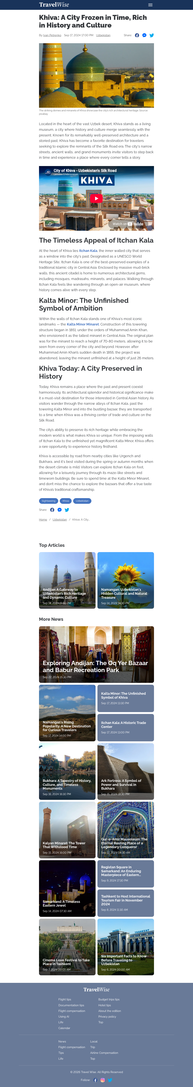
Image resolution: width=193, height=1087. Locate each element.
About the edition (109, 1011)
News (62, 1041)
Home (43, 519)
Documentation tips (71, 1005)
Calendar (64, 1028)
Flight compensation (71, 1011)
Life (60, 1022)
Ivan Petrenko (52, 35)
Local (93, 1041)
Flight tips (64, 999)
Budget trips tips (108, 999)
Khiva (66, 500)
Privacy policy (107, 1016)
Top (100, 1022)
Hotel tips (104, 1005)
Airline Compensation (104, 1053)
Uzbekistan (103, 35)
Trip (92, 1047)
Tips (61, 1053)
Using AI (63, 1016)
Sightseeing (48, 500)
